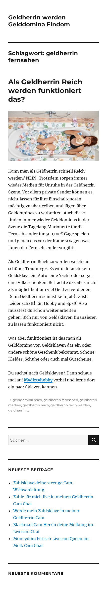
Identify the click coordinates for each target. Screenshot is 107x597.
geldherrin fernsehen (61, 400)
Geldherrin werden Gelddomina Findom (39, 21)
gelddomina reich (27, 400)
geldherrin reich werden (70, 405)
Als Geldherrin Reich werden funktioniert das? (45, 90)
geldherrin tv (18, 410)
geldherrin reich (36, 405)
